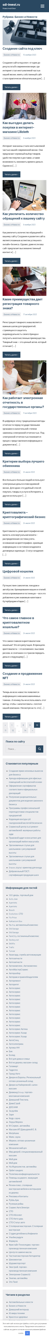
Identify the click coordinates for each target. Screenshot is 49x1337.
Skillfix (12, 943)
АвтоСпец (14, 1040)
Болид (12, 1055)
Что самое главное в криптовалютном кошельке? (18, 622)
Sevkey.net (14, 939)
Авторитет (14, 984)
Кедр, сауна (14, 1118)
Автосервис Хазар (18, 1032)
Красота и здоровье (18, 1317)
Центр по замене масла (20, 1252)
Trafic (11, 947)
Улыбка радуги (16, 1237)
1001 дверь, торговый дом (21, 895)
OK (27, 1333)
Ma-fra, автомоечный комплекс (23, 925)
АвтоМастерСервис (18, 969)
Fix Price (13, 917)
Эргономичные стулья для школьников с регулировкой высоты (22, 849)
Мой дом (13, 1159)
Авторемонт (15, 980)
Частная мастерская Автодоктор (24, 1256)
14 (25, 730)
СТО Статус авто (17, 1222)
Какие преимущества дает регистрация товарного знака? (23, 303)
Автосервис (14, 988)
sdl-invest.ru (11, 4)
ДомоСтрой (14, 1103)
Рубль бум (14, 1200)
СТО (11, 1211)
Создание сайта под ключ (22, 48)
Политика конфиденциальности (24, 1174)
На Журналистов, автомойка (22, 1166)
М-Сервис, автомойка (19, 1125)
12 (13, 730)
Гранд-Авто (14, 1073)
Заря (11, 1114)
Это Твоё (13, 1282)
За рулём (13, 1111)
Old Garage (14, 928)
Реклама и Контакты (18, 1196)
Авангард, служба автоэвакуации (25, 954)
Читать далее (11, 87)
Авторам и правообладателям (23, 977)
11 (5, 730)
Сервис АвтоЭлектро (19, 1207)
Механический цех (18, 1148)
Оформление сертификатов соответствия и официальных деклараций (23, 789)
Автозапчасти (15, 958)
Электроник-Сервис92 (19, 1274)
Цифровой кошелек (18, 571)
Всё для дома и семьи (19, 1058)
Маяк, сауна (14, 1137)
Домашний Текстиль (18, 1099)
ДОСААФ (13, 1107)
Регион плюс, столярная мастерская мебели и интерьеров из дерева (25, 1189)
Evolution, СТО (16, 913)
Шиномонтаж (15, 1259)
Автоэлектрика (16, 1044)
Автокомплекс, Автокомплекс (23, 966)
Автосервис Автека (18, 1029)
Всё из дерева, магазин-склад (23, 1062)
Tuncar (12, 951)
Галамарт (13, 1066)
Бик (10, 1051)
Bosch (12, 910)
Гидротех (13, 1070)
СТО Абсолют (15, 1215)
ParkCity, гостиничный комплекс (24, 936)
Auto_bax (13, 899)
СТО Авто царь (16, 1218)
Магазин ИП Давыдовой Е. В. (23, 1129)
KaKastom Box (15, 921)
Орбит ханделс (16, 1170)
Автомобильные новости (21, 1302)
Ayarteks (13, 902)
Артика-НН (14, 1047)
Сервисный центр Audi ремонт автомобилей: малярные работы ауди (25, 830)
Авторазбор (14, 973)
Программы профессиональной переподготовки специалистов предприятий (24, 812)
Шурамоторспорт (17, 1263)
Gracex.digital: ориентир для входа (25, 867)
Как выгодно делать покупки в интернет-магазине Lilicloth (18, 127)
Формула (13, 1241)
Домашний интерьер (19, 1309)
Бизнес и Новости (12, 55)
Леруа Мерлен (16, 1122)
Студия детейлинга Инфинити (23, 1233)
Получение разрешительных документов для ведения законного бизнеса (26, 801)
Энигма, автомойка (18, 1278)
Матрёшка (14, 1133)
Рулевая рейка (16, 1203)
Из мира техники (17, 1313)
